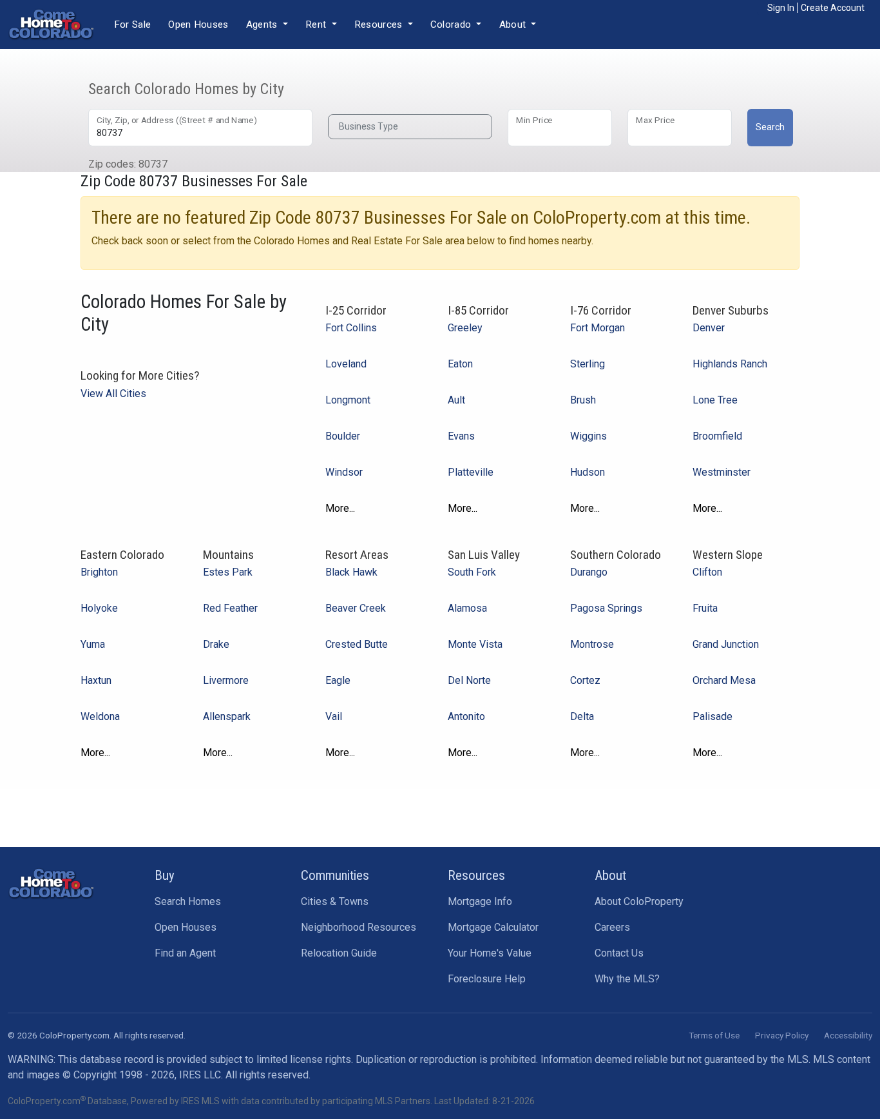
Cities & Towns (334, 901)
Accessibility (848, 1035)
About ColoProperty (639, 901)
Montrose (592, 644)
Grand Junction (726, 644)
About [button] (514, 24)
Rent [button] (317, 24)
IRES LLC (200, 1075)
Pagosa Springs (606, 608)
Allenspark (227, 716)
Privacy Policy (781, 1035)
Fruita (705, 608)
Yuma (93, 644)
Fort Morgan (597, 328)
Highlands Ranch (730, 364)
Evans (461, 436)
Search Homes (188, 901)
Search (770, 127)
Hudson (587, 472)
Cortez (585, 680)
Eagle (337, 680)
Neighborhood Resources (358, 927)
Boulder (342, 436)
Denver (709, 328)
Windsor (344, 472)
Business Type (368, 126)
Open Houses (198, 24)
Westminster (722, 472)
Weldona (100, 716)
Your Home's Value (489, 953)
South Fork (472, 572)
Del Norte (469, 680)
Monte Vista (475, 644)
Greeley (465, 328)
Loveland (346, 364)
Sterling (587, 364)
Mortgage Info (480, 901)
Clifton (707, 572)
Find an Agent (185, 953)
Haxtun (96, 680)
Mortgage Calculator (493, 927)
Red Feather (230, 608)
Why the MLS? (627, 979)
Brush (583, 400)
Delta (582, 716)
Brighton (99, 572)
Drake (216, 644)
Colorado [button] (452, 24)
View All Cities (113, 393)
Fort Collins (351, 328)
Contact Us (619, 953)
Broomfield (717, 436)
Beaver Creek (355, 608)
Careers (612, 927)
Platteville (470, 472)
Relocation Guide (339, 953)
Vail (333, 716)
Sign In (780, 8)
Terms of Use (714, 1035)
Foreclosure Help (487, 979)
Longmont (347, 400)
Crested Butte (356, 644)
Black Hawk (351, 572)
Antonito (466, 716)
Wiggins (588, 436)
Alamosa (467, 608)
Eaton (460, 364)
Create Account (833, 8)
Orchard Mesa (724, 680)
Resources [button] (379, 24)
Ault (456, 400)
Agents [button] (263, 24)
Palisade (712, 716)
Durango (588, 572)
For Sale (132, 24)
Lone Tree (715, 400)
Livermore (226, 680)
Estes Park (228, 572)
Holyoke (99, 608)
